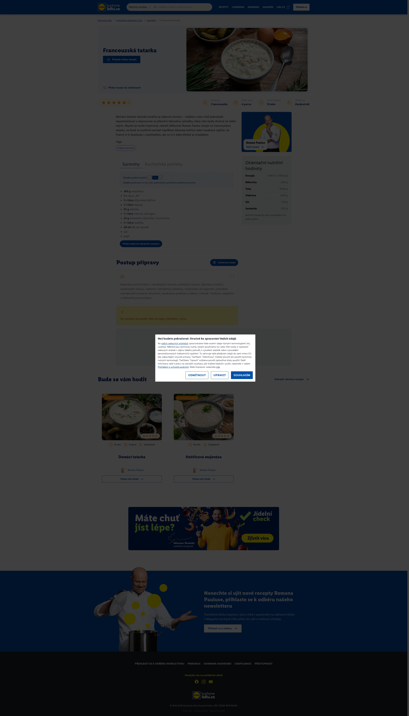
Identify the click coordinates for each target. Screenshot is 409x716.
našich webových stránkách (174, 343)
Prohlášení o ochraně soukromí (173, 367)
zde (218, 367)
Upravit (219, 375)
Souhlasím (242, 375)
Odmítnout (197, 375)
